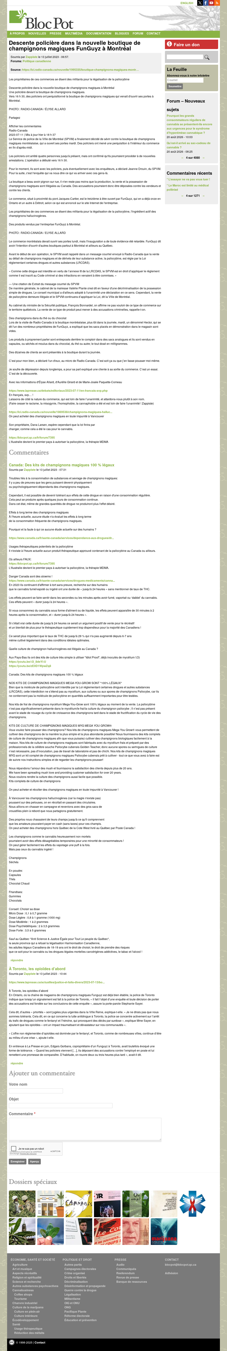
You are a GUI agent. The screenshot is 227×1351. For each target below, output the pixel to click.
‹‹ (182, 158)
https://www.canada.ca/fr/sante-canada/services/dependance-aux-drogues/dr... (61, 538)
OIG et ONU (72, 1303)
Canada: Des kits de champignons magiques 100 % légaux (61, 465)
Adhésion (171, 1273)
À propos (17, 33)
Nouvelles (37, 33)
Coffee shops (23, 1294)
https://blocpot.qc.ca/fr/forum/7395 (32, 437)
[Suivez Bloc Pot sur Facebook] (206, 4)
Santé (16, 1324)
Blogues (122, 33)
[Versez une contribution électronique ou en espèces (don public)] (169, 45)
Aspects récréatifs (24, 1273)
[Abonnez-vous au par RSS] (217, 4)
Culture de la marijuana (27, 1307)
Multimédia (74, 33)
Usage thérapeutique (28, 1328)
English (187, 3)
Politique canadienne (37, 61)
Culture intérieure (26, 1316)
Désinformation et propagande (85, 1286)
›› (203, 158)
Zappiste (31, 57)
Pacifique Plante (75, 1311)
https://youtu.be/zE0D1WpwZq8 (30, 666)
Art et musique (22, 1269)
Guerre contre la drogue (80, 1290)
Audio (120, 1264)
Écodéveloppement (25, 1320)
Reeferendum (125, 1273)
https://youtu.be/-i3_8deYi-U (27, 662)
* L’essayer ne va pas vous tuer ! (188, 179)
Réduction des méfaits (29, 1333)
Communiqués (126, 1269)
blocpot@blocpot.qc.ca (180, 1264)
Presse (56, 33)
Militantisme (72, 1299)
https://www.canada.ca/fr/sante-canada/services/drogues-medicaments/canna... (62, 580)
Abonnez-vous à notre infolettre (188, 75)
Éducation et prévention (80, 1320)
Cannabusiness (23, 1290)
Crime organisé (74, 1273)
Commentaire (22, 1113)
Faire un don (187, 44)
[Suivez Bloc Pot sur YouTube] (211, 4)
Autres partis (73, 1264)
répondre (17, 960)
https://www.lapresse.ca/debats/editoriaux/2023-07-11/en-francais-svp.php (58, 390)
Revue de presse (127, 1277)
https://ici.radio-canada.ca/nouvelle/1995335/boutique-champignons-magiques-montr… (80, 70)
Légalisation (72, 1294)
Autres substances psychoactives (35, 1286)
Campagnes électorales (80, 1269)
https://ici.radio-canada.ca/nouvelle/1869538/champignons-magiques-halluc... (60, 412)
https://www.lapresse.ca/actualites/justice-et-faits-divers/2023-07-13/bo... (57, 982)
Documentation (98, 33)
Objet (14, 1099)
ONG (67, 1307)
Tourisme (20, 1299)
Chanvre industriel (24, 1303)
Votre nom (18, 1084)
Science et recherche (26, 1282)
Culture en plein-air (27, 1311)
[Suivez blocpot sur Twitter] (200, 4)
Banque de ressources (131, 1282)
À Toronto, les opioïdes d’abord (37, 968)
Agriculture (19, 1264)
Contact (153, 33)
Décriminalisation (76, 1282)
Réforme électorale (77, 1316)
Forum (138, 33)
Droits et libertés (75, 1277)
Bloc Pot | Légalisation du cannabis (41, 17)
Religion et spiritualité (26, 1277)
